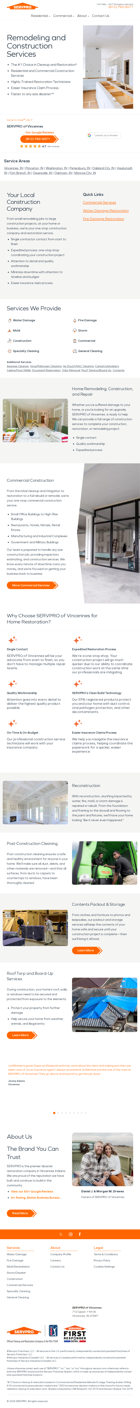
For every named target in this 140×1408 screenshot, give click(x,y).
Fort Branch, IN (20, 173)
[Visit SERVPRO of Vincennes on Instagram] (70, 1234)
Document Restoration (46, 370)
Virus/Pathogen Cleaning (46, 366)
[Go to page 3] (62, 1113)
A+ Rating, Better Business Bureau (35, 1198)
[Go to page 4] (66, 1113)
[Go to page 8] (82, 1113)
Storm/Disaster (16, 1272)
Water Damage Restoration (106, 210)
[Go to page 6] (74, 1113)
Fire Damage (15, 1260)
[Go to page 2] (58, 1113)
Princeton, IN (34, 168)
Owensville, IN (42, 173)
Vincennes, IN (13, 168)
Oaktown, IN (63, 173)
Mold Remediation (18, 1266)
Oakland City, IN (103, 168)
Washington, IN (56, 168)
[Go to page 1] (54, 1113)
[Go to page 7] (78, 1113)
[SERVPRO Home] (22, 6)
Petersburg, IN (79, 168)
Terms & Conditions (106, 1254)
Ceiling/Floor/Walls (19, 370)
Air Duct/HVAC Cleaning (78, 366)
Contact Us (100, 16)
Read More (20, 1213)
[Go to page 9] (86, 1113)
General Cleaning (18, 1297)
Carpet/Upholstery (107, 366)
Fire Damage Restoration (103, 219)
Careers (55, 1260)
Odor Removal (71, 370)
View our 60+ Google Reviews (32, 1191)
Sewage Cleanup (18, 366)
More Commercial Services (31, 585)
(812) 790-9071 (120, 7)
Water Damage (17, 1254)
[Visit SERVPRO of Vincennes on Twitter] (60, 1234)
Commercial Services (99, 202)
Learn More (86, 950)
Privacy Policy (102, 1260)
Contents (118, 370)
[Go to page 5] (70, 1113)
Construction (15, 1279)
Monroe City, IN (85, 173)
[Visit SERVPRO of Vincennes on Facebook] (80, 1234)
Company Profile (60, 1254)
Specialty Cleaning (18, 1291)
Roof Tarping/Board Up (96, 370)
